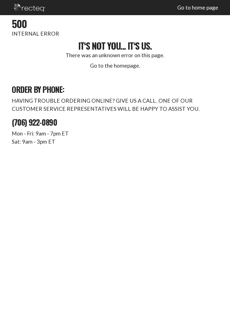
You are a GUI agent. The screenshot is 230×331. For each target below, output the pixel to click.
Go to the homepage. (115, 65)
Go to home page (197, 7)
